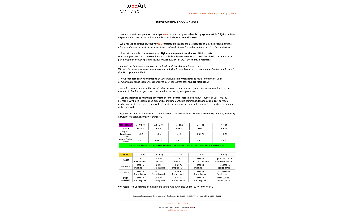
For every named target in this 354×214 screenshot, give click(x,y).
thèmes (212, 13)
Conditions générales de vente (177, 210)
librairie (193, 13)
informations (170, 204)
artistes (202, 13)
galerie (232, 13)
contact (185, 204)
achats (179, 204)
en (222, 13)
